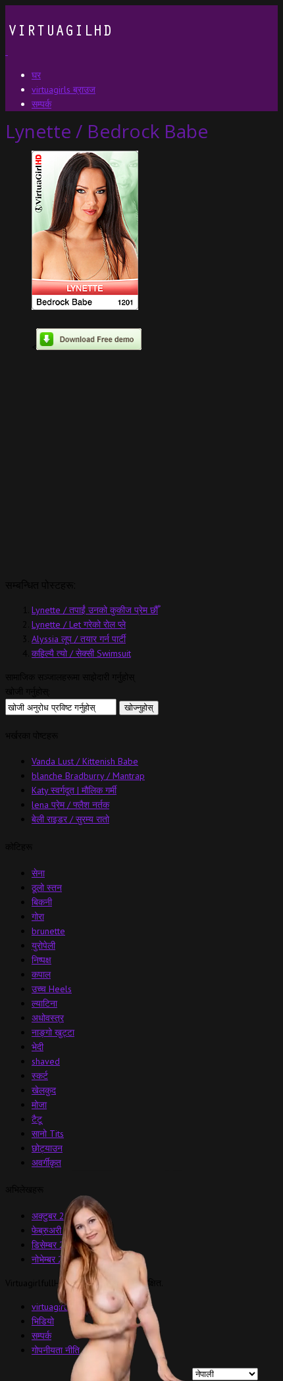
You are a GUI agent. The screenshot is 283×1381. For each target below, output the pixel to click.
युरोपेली (43, 945)
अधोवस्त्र (48, 1018)
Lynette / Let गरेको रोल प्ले (79, 624)
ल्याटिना (44, 1003)
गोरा (38, 916)
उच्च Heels (52, 989)
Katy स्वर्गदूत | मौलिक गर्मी (74, 790)
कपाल (41, 974)
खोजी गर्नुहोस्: (27, 691)
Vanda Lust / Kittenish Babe (85, 761)
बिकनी (42, 902)
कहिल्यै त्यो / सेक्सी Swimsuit (81, 653)
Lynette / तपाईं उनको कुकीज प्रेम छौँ (95, 610)
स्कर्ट (40, 1076)
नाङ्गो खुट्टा (53, 1032)
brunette (48, 931)
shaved (46, 1061)
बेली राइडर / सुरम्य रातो (70, 819)
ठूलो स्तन (47, 887)
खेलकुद (44, 1090)
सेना (38, 873)
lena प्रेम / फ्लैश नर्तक (70, 805)
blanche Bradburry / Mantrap (88, 776)
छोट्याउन (47, 1148)
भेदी (37, 1047)
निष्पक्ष (41, 960)
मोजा (39, 1105)
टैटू (37, 1119)
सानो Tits (48, 1134)
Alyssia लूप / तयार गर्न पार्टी (79, 639)
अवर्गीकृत (46, 1162)
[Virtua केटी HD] (58, 51)
